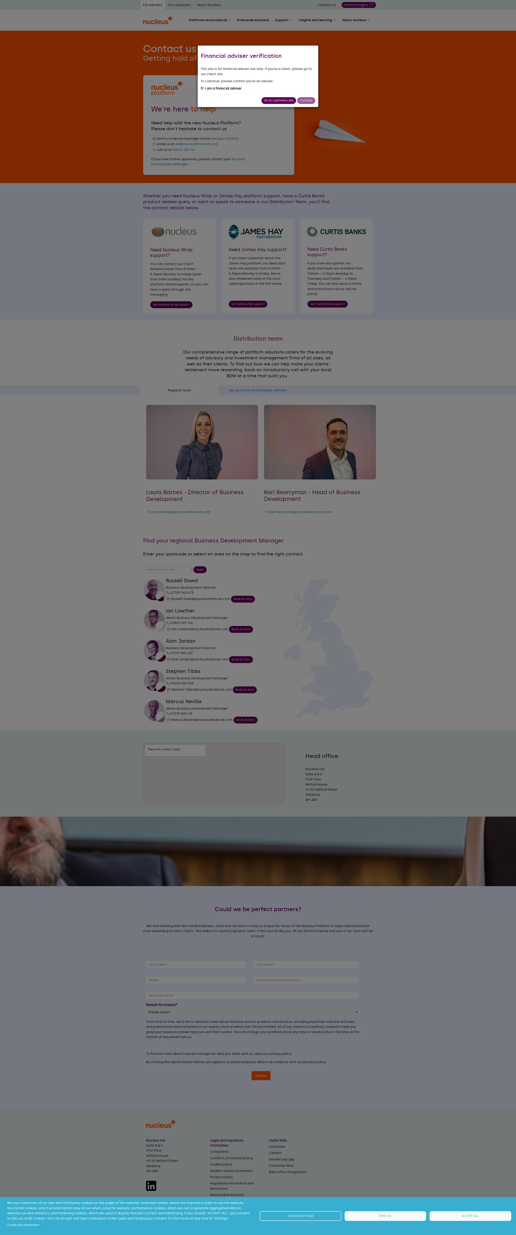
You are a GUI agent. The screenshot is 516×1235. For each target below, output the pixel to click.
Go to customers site (278, 100)
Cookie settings (300, 1216)
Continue (306, 100)
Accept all (470, 1216)
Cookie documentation (23, 1225)
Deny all (385, 1216)
